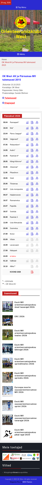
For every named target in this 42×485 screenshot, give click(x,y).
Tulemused (10, 98)
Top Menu (22, 7)
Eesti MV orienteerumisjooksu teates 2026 (25, 333)
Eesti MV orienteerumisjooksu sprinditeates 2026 (25, 361)
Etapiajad (9, 103)
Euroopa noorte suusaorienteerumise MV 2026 (26, 389)
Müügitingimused (11, 472)
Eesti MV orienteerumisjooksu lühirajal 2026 (25, 347)
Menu (22, 54)
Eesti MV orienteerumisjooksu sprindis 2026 (25, 375)
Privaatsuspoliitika (20, 472)
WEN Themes (27, 482)
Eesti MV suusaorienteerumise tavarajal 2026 (26, 418)
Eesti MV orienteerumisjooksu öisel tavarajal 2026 (25, 304)
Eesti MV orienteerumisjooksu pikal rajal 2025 (25, 432)
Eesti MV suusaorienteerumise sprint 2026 (26, 404)
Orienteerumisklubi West (21, 34)
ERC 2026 (19, 316)
